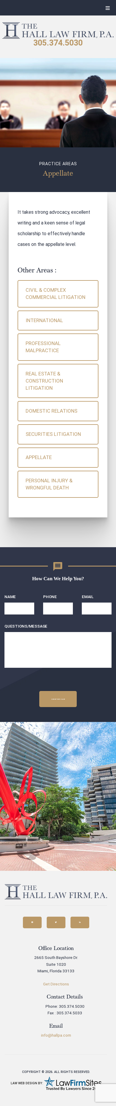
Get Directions (56, 984)
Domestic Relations (51, 411)
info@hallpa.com (56, 1035)
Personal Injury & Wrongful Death (49, 484)
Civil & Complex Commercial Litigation (55, 293)
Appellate (39, 457)
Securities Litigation (53, 434)
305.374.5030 (58, 43)
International (44, 320)
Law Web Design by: (27, 1083)
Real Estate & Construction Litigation (44, 381)
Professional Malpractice (43, 346)
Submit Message (58, 699)
